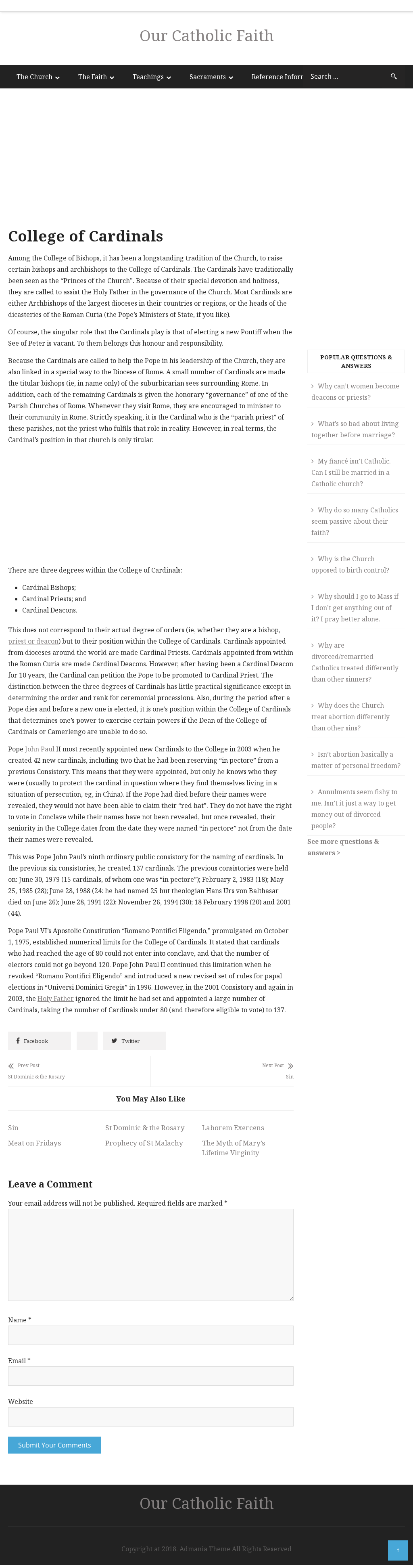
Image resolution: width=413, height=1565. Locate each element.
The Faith (92, 76)
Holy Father (56, 998)
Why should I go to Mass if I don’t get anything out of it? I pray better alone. (354, 607)
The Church (34, 76)
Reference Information (287, 76)
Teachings (148, 76)
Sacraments (208, 76)
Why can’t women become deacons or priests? (355, 392)
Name (19, 1319)
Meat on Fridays (34, 1143)
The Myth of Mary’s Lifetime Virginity (233, 1147)
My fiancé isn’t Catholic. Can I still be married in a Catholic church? (351, 472)
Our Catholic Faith (207, 35)
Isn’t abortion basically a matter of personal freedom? (355, 760)
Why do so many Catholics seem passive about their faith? (354, 521)
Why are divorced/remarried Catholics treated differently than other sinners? (354, 662)
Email (19, 1360)
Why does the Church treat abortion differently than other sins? (350, 716)
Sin (13, 1127)
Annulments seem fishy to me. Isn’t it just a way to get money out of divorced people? (354, 808)
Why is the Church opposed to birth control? (350, 564)
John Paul (39, 749)
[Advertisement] (151, 159)
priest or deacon (33, 641)
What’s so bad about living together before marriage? (355, 429)
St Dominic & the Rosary (145, 1127)
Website (20, 1401)
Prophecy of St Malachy (144, 1143)
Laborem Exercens (233, 1127)
